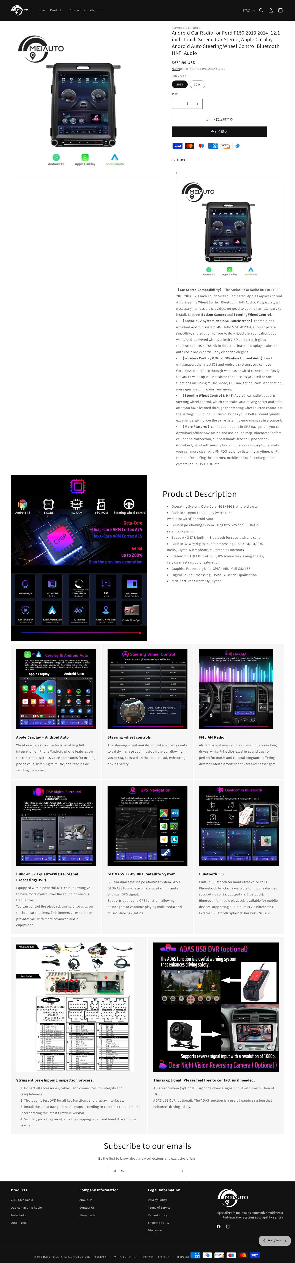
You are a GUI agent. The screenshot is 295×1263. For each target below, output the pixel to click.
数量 (175, 94)
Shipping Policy (158, 1223)
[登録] (181, 1171)
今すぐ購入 (219, 131)
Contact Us (87, 1207)
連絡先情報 (183, 1256)
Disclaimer (155, 1230)
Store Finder (88, 1215)
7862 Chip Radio (22, 1200)
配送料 (176, 68)
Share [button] (181, 159)
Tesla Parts (18, 1215)
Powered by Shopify (79, 1256)
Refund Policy (157, 1215)
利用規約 (148, 1256)
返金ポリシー (101, 1256)
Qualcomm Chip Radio (26, 1207)
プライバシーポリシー (126, 1256)
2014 (197, 84)
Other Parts (19, 1223)
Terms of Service (159, 1207)
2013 (179, 84)
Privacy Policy (157, 1200)
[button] (57, 10)
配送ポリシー (165, 1256)
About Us (85, 1200)
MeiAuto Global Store (55, 1256)
